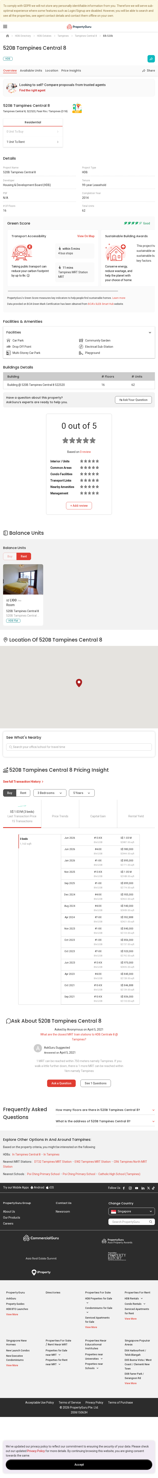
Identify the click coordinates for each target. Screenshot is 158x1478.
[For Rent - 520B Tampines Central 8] (23, 579)
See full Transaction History (22, 781)
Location (51, 70)
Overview (10, 70)
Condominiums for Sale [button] (98, 1308)
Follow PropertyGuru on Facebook (123, 1188)
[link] (79, 88)
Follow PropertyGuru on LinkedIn (143, 1188)
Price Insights (71, 70)
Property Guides (15, 1304)
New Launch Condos (18, 1350)
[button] (79, 683)
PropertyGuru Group (17, 1203)
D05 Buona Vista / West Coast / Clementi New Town (138, 1364)
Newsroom (63, 1211)
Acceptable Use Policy (39, 1402)
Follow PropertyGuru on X (148, 1188)
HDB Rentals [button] (132, 1298)
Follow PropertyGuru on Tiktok (153, 1188)
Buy (9, 556)
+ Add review (79, 505)
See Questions (96, 1083)
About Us (9, 1211)
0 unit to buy (15, 131)
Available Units (31, 70)
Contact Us (63, 1203)
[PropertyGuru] (79, 27)
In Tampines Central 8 (26, 1154)
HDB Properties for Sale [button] (98, 1298)
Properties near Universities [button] (94, 1356)
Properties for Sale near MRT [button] (56, 1352)
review (85, 451)
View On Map (85, 236)
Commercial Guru (41, 1238)
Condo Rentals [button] (133, 1304)
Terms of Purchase (120, 1402)
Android (38, 1187)
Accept (79, 1464)
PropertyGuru (15, 1292)
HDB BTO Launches (17, 1309)
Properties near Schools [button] (94, 1366)
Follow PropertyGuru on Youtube (136, 1188)
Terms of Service (70, 1402)
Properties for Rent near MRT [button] (56, 1362)
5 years (78, 793)
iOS (51, 1187)
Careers (8, 1223)
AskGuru (11, 1298)
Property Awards (117, 1241)
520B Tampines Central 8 (22, 611)
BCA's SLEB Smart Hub (101, 304)
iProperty (41, 1273)
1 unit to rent (16, 142)
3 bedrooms (46, 793)
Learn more (118, 298)
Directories (53, 1292)
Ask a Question (61, 1083)
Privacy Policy (36, 1451)
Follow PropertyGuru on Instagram (130, 1188)
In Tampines (51, 1154)
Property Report (117, 1256)
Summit (41, 1258)
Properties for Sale (98, 1292)
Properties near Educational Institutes (95, 1344)
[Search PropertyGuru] (150, 1222)
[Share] (151, 58)
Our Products (11, 1217)
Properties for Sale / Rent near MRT (58, 1342)
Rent (24, 556)
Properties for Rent (137, 1292)
